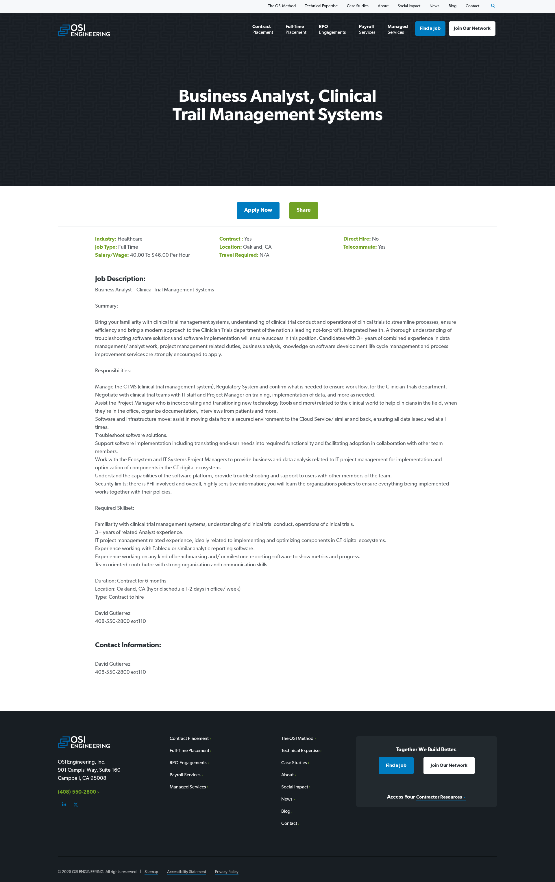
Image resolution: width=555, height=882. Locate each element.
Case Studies (358, 6)
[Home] (84, 30)
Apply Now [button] (258, 210)
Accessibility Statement (186, 872)
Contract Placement (262, 30)
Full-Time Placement (296, 30)
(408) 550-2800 (77, 792)
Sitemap (151, 872)
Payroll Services (367, 30)
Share (304, 210)
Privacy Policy (226, 872)
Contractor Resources (439, 797)
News (434, 6)
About (383, 6)
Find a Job (430, 28)
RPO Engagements (332, 30)
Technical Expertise (321, 6)
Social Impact (409, 6)
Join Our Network (472, 28)
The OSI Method (282, 6)
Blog (452, 6)
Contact (472, 6)
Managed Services (398, 30)
